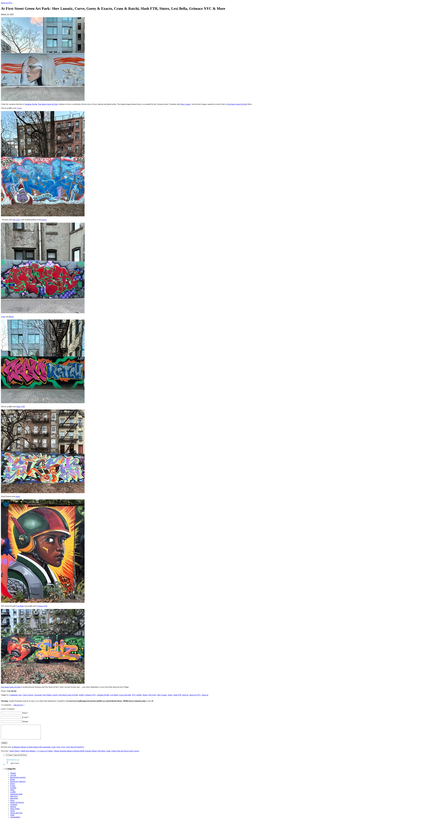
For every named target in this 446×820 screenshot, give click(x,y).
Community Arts (15, 695)
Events (12, 786)
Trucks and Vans (16, 813)
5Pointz (13, 773)
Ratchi (11, 317)
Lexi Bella (20, 606)
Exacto (44, 220)
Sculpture (13, 804)
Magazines (14, 798)
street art (185, 695)
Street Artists (15, 809)
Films (12, 790)
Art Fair (13, 775)
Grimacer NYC (90, 695)
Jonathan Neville (31, 104)
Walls (12, 815)
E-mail (25, 717)
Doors (12, 784)
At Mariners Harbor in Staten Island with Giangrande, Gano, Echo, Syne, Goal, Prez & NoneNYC (48, 747)
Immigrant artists (16, 794)
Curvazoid (38, 695)
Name (25, 713)
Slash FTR (177, 695)
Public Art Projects (17, 802)
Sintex (18, 496)
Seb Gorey (16, 220)
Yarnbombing (15, 817)
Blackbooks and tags (17, 777)
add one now (18, 705)
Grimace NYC (42, 606)
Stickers (13, 807)
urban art (205, 695)
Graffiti (13, 792)
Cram (3, 317)
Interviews (14, 796)
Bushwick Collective (18, 781)
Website (25, 722)
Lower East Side (125, 695)
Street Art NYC (6, 3)
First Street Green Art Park (48, 104)
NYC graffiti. (137, 695)
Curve (19, 108)
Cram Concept (27, 695)
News (12, 800)
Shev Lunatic (185, 104)
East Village (47, 695)
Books (12, 779)
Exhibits (13, 788)
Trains (12, 811)
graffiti (81, 695)
